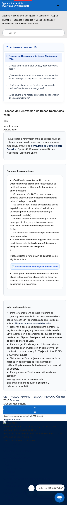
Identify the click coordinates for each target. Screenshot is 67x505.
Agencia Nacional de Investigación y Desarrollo (25, 15)
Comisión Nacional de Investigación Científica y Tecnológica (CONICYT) (27, 480)
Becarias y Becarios (23, 19)
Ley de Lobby (10, 499)
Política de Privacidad (14, 454)
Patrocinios (9, 471)
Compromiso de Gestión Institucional (22, 503)
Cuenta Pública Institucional (17, 450)
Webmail (7, 464)
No (35, 412)
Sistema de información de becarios (33, 323)
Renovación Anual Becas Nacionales (20, 23)
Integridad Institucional (14, 461)
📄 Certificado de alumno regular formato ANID (34, 266)
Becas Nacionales (44, 19)
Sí (35, 408)
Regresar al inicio (12, 419)
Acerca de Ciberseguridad (16, 457)
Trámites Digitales (12, 468)
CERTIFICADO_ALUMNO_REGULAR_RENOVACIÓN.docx (34, 396)
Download (15, 400)
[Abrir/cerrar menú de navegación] (58, 5)
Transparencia (10, 496)
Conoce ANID (10, 447)
